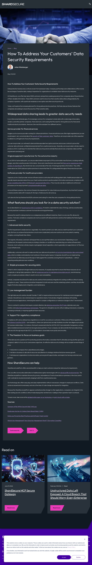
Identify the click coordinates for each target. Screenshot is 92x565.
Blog (15, 48)
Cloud (65, 486)
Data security (14, 430)
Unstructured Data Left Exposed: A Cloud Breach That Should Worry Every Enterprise (68, 494)
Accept (64, 557)
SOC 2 (32, 430)
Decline (78, 557)
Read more (11, 508)
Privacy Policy (71, 547)
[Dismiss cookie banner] (84, 539)
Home (9, 48)
